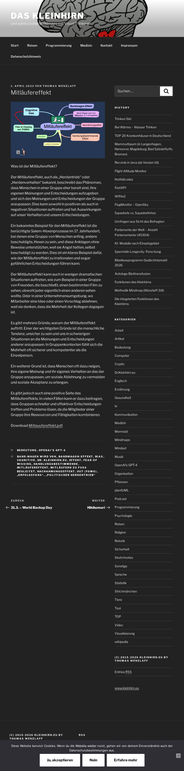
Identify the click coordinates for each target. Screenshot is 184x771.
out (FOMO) (87, 471)
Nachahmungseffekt (56, 471)
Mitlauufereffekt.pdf (45, 425)
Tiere (118, 599)
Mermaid (121, 431)
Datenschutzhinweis (26, 56)
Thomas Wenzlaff (59, 86)
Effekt (75, 460)
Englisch (121, 381)
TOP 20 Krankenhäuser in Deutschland (143, 136)
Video (119, 625)
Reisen (32, 45)
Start (15, 45)
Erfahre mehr (125, 760)
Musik (119, 457)
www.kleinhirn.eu (127, 688)
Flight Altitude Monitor (130, 171)
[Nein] (178, 755)
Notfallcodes (124, 179)
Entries (123, 672)
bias (99, 456)
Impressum (129, 45)
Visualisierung (125, 633)
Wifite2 (120, 196)
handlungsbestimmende (56, 464)
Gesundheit (123, 398)
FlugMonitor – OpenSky (131, 204)
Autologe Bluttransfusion (132, 274)
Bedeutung (27, 450)
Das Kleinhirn (47, 16)
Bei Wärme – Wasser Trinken (135, 127)
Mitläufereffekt (32, 467)
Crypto (119, 364)
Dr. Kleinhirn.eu (52, 460)
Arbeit (119, 330)
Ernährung (122, 389)
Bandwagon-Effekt (76, 456)
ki (116, 406)
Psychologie (123, 516)
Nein (93, 760)
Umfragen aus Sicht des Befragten (139, 221)
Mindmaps (122, 440)
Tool (118, 608)
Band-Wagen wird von (37, 456)
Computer (122, 355)
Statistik (121, 583)
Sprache (121, 574)
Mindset (120, 448)
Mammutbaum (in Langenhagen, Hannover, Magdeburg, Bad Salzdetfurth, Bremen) (144, 149)
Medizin (86, 45)
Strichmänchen (126, 591)
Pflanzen (121, 482)
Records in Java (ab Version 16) (137, 162)
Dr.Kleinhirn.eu (125, 372)
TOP (118, 616)
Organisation (124, 473)
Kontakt (106, 45)
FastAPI (120, 188)
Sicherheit (122, 549)
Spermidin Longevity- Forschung (138, 251)
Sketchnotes (124, 557)
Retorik (120, 541)
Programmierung (59, 45)
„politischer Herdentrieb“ (71, 475)
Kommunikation (126, 414)
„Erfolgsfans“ (30, 475)
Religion (120, 532)
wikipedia (121, 642)
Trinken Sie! (123, 119)
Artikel (119, 339)
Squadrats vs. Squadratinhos (135, 213)
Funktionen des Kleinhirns (133, 282)
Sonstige (121, 566)
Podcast (121, 499)
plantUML (122, 490)
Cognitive (26, 460)
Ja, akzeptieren (60, 760)
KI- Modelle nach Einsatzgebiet (137, 243)
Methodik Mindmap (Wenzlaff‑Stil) (139, 290)
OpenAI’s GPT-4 (52, 450)
